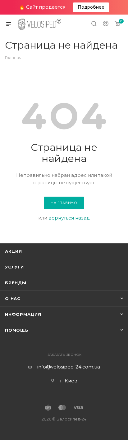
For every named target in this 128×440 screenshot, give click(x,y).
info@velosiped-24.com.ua (68, 367)
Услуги (14, 266)
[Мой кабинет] (105, 24)
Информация (23, 314)
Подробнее (91, 7)
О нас (13, 298)
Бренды (15, 282)
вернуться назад (69, 218)
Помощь (17, 330)
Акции (13, 251)
